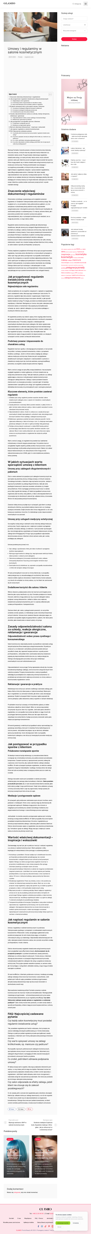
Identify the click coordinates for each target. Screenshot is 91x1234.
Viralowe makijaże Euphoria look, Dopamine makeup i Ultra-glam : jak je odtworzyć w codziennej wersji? (41, 1125)
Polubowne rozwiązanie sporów (21, 123)
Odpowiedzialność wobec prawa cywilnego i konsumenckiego (29, 117)
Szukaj (74, 39)
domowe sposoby (68, 252)
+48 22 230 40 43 (38, 1213)
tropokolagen (68, 275)
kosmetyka (81, 254)
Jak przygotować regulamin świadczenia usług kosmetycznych (29, 99)
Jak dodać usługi (52, 1218)
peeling (63, 268)
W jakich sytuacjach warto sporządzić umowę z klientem (27, 106)
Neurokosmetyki (64, 265)
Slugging (72, 273)
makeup (64, 260)
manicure (76, 260)
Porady (20, 57)
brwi (78, 249)
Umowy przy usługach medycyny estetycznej (25, 110)
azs (75, 249)
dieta (63, 252)
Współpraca (27, 1218)
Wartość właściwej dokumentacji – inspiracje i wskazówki (27, 127)
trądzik (74, 275)
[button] (74, 31)
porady (81, 267)
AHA (62, 249)
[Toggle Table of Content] (49, 94)
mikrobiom (71, 262)
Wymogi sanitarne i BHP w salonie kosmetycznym (17, 1122)
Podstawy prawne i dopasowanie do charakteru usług (27, 102)
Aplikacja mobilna (29, 1222)
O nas (19, 1218)
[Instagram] (42, 1226)
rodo (32, 57)
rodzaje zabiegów (65, 270)
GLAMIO (19, 1230)
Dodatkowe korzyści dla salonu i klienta (23, 112)
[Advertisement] (30, 76)
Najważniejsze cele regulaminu (21, 100)
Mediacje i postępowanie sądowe (21, 125)
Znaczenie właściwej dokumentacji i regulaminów (25, 97)
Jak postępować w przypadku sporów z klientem (25, 121)
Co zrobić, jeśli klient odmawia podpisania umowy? (26, 140)
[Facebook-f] (38, 1226)
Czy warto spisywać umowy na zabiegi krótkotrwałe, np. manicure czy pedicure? (31, 137)
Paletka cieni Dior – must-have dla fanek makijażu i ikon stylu (78, 162)
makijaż (70, 260)
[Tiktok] (45, 1226)
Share (12, 1109)
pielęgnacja (71, 267)
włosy (81, 275)
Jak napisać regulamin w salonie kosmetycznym (24, 129)
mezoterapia (65, 262)
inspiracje (65, 254)
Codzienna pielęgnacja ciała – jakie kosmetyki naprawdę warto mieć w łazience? (79, 136)
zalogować (17, 1192)
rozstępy (71, 270)
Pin (30, 1109)
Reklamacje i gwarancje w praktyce (22, 119)
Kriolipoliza (75, 257)
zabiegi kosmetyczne (72, 278)
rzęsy (76, 270)
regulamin (27, 57)
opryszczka (80, 265)
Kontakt (11, 1218)
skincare (80, 270)
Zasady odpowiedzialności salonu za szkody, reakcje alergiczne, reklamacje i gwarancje (30, 115)
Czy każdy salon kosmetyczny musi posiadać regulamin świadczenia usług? (31, 134)
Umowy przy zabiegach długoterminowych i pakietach (27, 108)
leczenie (81, 257)
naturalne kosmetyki (80, 262)
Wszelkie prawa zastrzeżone (11, 1222)
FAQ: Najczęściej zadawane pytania (21, 131)
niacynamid (70, 265)
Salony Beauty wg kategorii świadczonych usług (51, 1222)
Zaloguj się (77, 4)
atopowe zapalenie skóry (69, 249)
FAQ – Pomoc (39, 1218)
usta (77, 275)
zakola (82, 278)
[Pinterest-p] (49, 1226)
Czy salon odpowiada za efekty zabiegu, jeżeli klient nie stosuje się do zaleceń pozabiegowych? (31, 143)
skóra (85, 270)
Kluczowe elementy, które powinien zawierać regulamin (27, 104)
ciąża (83, 249)
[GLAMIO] (9, 3)
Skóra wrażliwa (65, 273)
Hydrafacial (80, 252)
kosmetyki (67, 257)
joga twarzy (72, 254)
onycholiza (75, 265)
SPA (76, 273)
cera (81, 249)
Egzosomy (75, 252)
